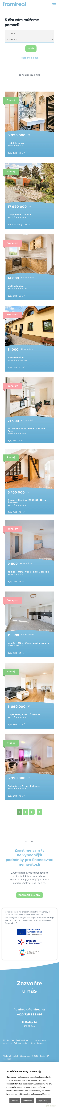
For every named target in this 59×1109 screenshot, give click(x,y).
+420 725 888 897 (29, 1014)
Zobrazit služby (29, 895)
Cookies (40, 1043)
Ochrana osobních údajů (25, 1043)
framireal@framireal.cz (30, 1009)
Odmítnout (27, 1101)
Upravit (15, 1101)
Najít (30, 48)
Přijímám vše (43, 1101)
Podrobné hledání (29, 58)
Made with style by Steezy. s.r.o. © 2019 (20, 1056)
